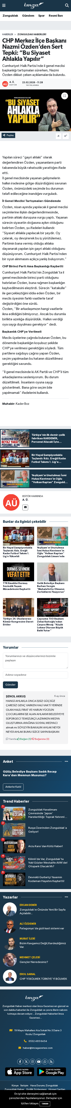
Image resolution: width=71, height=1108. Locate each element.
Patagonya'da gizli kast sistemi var (42, 928)
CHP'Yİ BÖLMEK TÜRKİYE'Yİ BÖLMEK (43, 978)
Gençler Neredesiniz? (34, 962)
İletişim (24, 1085)
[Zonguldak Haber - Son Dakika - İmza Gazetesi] (35, 6)
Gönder (10, 684)
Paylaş (10, 135)
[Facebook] (20, 1061)
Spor (41, 15)
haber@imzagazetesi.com (38, 1048)
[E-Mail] (25, 507)
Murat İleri (27, 938)
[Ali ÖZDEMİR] (10, 926)
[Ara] (67, 5)
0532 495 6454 (38, 1041)
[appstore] (19, 1072)
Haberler (7, 34)
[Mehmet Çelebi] (10, 959)
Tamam (45, 1104)
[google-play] (51, 1072)
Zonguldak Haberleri (31, 34)
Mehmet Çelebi (30, 957)
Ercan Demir (28, 905)
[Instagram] (32, 1061)
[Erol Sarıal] (10, 976)
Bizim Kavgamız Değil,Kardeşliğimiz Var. (43, 945)
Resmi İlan (56, 15)
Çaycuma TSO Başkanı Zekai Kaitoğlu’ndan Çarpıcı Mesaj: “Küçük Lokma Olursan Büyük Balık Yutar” (50, 625)
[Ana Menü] (4, 5)
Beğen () (25, 739)
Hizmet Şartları (57, 1089)
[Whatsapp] (45, 1061)
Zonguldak (10, 15)
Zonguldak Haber (14, 1089)
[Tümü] (66, 761)
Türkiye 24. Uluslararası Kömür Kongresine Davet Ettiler (18, 622)
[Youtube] (39, 1061)
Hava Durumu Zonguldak (44, 1085)
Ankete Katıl (13, 786)
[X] (26, 1061)
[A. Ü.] (11, 502)
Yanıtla (12, 739)
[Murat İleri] (10, 942)
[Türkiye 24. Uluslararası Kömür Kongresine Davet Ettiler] (18, 607)
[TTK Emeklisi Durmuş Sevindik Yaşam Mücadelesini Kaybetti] (18, 571)
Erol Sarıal (28, 974)
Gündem (28, 15)
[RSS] (51, 1061)
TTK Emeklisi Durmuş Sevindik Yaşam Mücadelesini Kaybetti (16, 586)
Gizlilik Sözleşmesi (36, 1089)
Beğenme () (41, 739)
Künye (15, 1085)
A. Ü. (25, 499)
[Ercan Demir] (10, 909)
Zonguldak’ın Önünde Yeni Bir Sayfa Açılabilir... (42, 911)
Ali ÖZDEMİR (28, 924)
